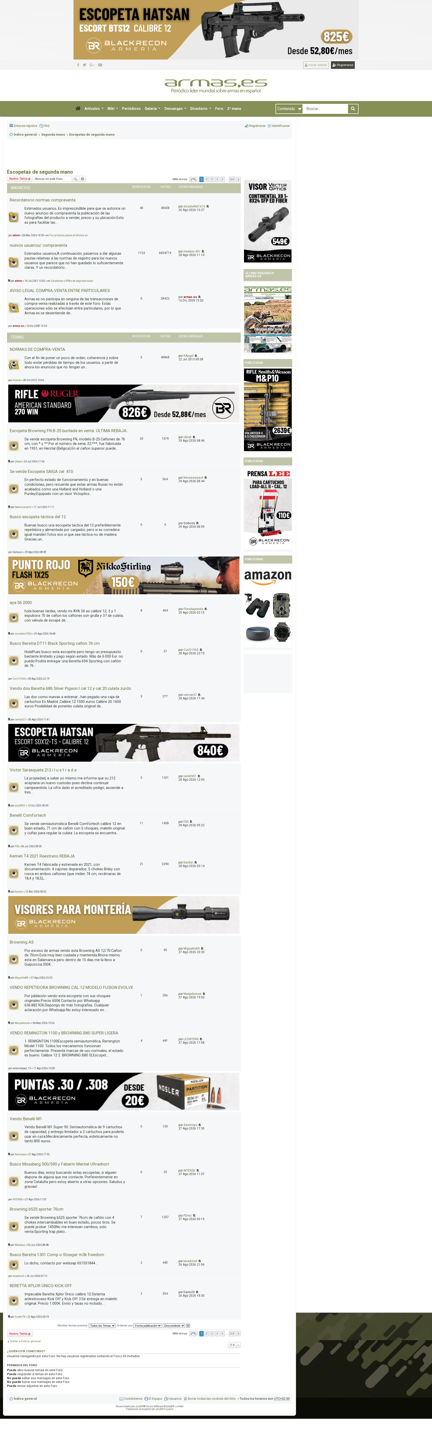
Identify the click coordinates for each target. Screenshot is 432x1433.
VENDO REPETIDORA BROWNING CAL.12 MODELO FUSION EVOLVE (71, 987)
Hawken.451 (192, 251)
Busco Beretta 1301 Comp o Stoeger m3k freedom (57, 1254)
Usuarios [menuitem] (175, 1398)
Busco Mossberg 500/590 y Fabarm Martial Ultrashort (59, 1164)
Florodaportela (193, 609)
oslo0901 (190, 776)
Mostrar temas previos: (73, 1325)
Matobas (20, 1245)
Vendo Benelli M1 (26, 1118)
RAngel (189, 356)
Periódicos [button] (131, 109)
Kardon (188, 862)
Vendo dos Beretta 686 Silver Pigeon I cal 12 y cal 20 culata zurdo (70, 688)
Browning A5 (22, 942)
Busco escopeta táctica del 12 (38, 516)
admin (18, 280)
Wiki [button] (111, 109)
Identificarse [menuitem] (281, 126)
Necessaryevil (193, 477)
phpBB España (164, 1409)
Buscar (75, 179)
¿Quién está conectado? (26, 1351)
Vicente (16, 380)
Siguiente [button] (238, 179)
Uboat (188, 437)
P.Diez (188, 1215)
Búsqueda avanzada (82, 179)
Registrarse (344, 65)
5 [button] (222, 179)
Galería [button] (151, 109)
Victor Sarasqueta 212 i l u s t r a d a (43, 769)
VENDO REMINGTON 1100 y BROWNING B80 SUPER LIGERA (64, 1032)
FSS (186, 821)
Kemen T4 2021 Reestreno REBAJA (42, 855)
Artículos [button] (92, 109)
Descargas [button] (174, 109)
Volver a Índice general (25, 1341)
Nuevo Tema (18, 1333)
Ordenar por (125, 1325)
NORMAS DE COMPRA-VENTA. (38, 349)
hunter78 (20, 1316)
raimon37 (190, 695)
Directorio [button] (199, 109)
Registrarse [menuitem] (257, 126)
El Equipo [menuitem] (155, 1398)
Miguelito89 (192, 948)
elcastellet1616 (194, 206)
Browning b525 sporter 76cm (37, 1209)
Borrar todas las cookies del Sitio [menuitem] (212, 1398)
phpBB (140, 1406)
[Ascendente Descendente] (174, 1325)
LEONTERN (191, 1039)
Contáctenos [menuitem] (133, 1398)
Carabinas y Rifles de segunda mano (72, 280)
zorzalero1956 (23, 633)
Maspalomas (193, 994)
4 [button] (217, 179)
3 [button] (212, 179)
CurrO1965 (191, 650)
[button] (78, 109)
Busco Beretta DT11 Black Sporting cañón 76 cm (55, 643)
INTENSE (189, 1170)
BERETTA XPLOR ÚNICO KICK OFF (41, 1285)
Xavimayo (190, 1125)
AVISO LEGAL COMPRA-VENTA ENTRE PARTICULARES (60, 290)
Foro (219, 109)
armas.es (190, 297)
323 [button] (232, 179)
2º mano (234, 109)
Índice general (25, 1398)
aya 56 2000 (21, 602)
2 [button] (207, 179)
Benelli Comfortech (28, 815)
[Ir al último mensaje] (207, 206)
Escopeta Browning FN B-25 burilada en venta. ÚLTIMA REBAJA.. (69, 430)
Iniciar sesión (317, 65)
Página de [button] (193, 179)
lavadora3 (190, 1261)
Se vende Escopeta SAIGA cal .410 (41, 471)
